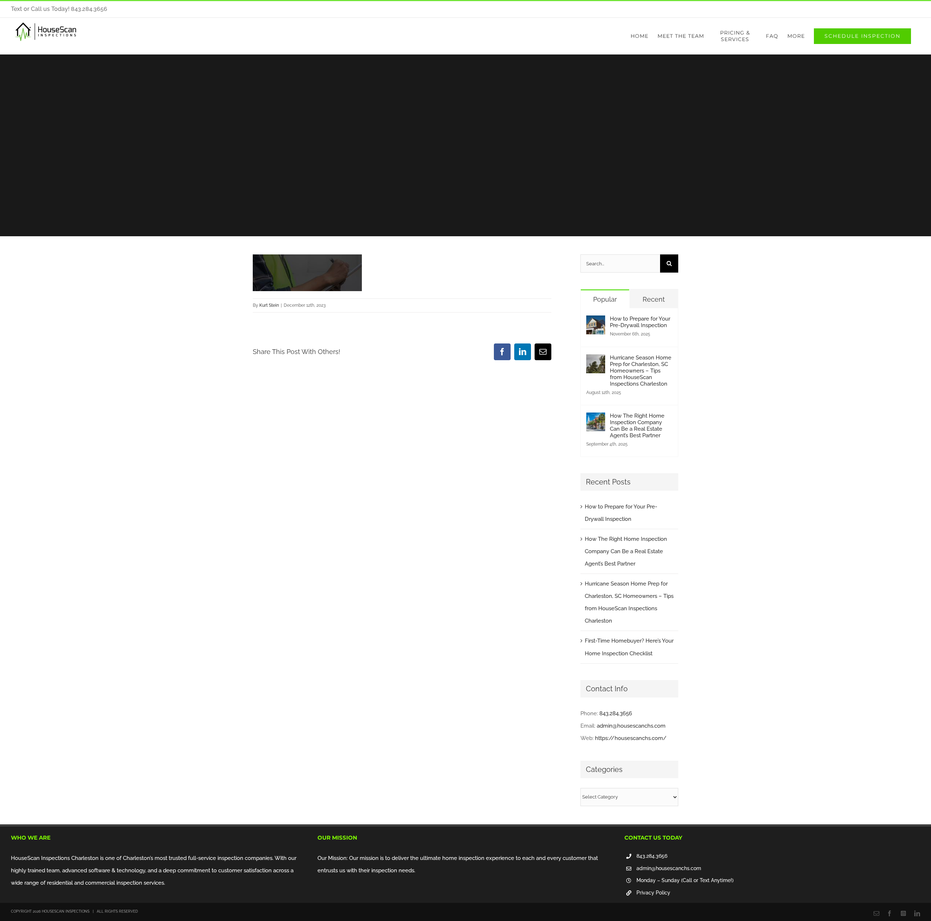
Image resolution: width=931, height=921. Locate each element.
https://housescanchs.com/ (631, 738)
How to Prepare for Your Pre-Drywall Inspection (640, 322)
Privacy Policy (653, 893)
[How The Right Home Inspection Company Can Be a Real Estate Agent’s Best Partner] (595, 418)
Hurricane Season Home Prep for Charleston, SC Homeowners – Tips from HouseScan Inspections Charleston (640, 370)
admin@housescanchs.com (631, 726)
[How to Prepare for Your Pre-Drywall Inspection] (595, 321)
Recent (654, 299)
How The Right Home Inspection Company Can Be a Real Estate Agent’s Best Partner (637, 426)
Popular (605, 299)
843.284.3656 (615, 713)
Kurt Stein (269, 305)
